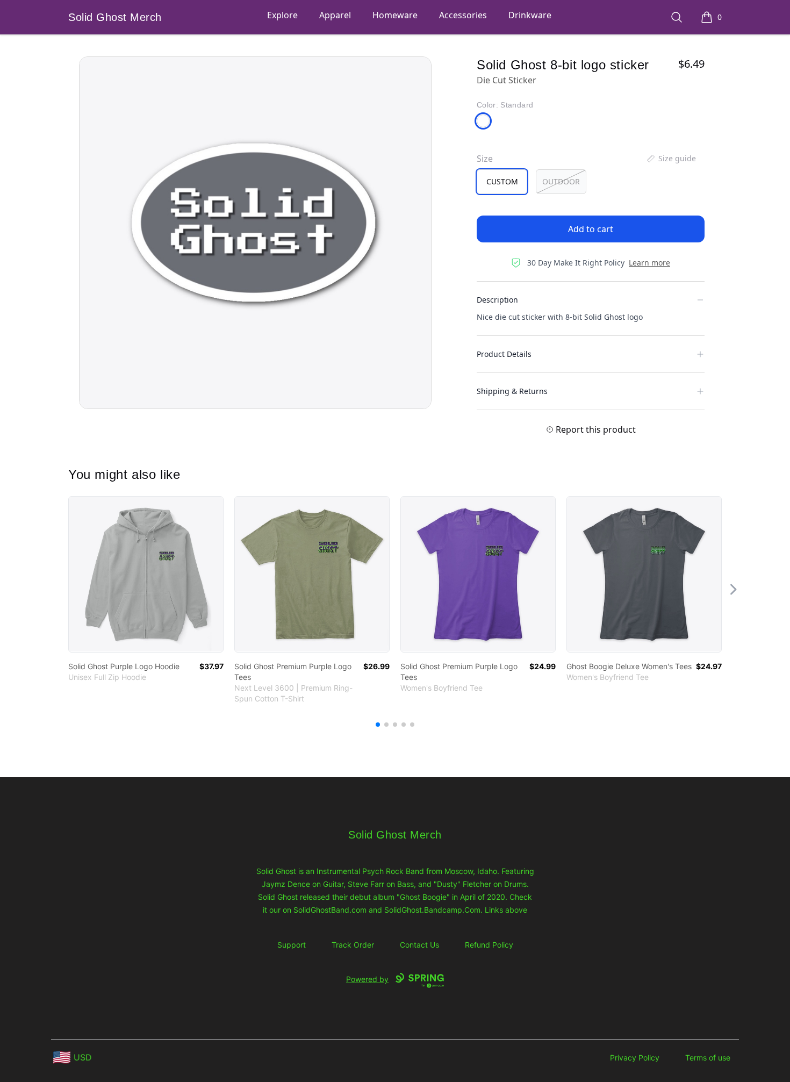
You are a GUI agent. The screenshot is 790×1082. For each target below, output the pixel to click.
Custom (502, 181)
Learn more (649, 262)
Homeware (395, 15)
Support (291, 944)
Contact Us (419, 944)
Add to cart (590, 229)
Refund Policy (489, 944)
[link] (146, 574)
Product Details (504, 354)
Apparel (335, 15)
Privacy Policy (634, 1057)
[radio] (502, 181)
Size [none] (485, 158)
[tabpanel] (255, 232)
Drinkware (529, 15)
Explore (282, 15)
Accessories (463, 15)
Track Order (353, 944)
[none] (670, 158)
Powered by (367, 979)
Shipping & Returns (512, 391)
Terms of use (707, 1057)
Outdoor (561, 181)
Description (497, 300)
